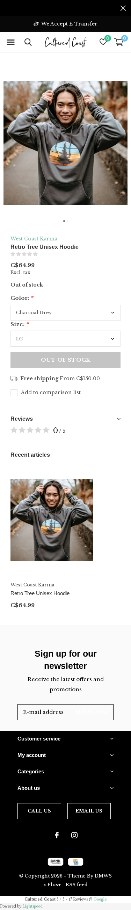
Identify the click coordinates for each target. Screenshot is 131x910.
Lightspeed (32, 906)
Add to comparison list (51, 392)
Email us (88, 811)
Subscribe (92, 712)
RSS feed (77, 885)
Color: (21, 298)
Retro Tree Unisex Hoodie (40, 593)
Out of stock (65, 359)
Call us (39, 811)
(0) (42, 254)
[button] (10, 42)
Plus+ (54, 885)
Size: (19, 324)
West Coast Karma (33, 239)
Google (100, 899)
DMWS (103, 876)
